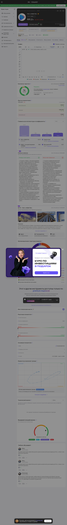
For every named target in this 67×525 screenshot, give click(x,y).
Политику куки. (39, 520)
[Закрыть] (62, 249)
